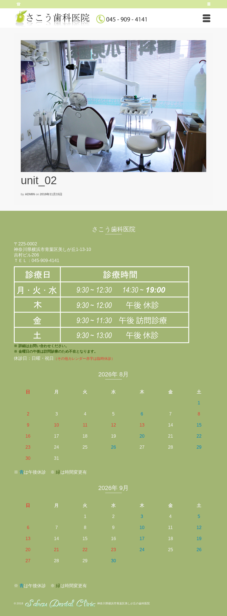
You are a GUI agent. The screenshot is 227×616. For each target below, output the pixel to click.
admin (30, 194)
